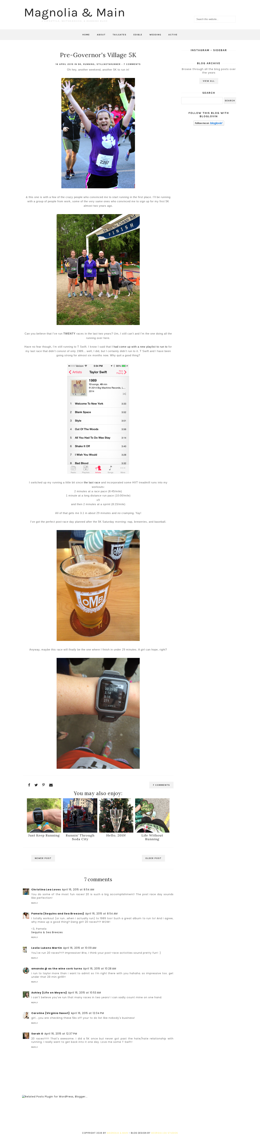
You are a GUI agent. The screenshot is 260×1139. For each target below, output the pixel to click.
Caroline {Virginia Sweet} (50, 1013)
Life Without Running (152, 837)
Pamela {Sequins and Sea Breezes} (57, 913)
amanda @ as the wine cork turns (56, 968)
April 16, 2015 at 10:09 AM (79, 948)
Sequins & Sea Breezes (47, 932)
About (101, 34)
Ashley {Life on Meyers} (49, 992)
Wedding (155, 34)
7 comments (132, 64)
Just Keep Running (44, 835)
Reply (34, 903)
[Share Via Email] (51, 785)
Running (89, 64)
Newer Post (43, 858)
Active (173, 34)
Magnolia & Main (74, 12)
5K (79, 64)
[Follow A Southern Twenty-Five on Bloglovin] (208, 125)
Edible (138, 34)
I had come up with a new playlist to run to (139, 346)
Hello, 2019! (116, 835)
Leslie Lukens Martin (46, 948)
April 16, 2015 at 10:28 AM (99, 968)
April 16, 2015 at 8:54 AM (78, 889)
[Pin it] (43, 785)
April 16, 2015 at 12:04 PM (87, 1013)
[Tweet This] (36, 785)
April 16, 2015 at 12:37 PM (60, 1033)
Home (86, 34)
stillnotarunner (109, 64)
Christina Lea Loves (46, 889)
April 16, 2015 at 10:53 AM (84, 992)
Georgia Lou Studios (164, 1132)
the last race (92, 482)
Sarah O (37, 1033)
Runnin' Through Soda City (80, 837)
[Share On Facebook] (29, 785)
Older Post (153, 858)
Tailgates (119, 34)
